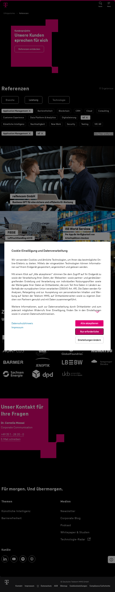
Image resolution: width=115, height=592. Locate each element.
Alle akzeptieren (89, 323)
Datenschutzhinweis (22, 323)
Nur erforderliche (89, 331)
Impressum (17, 327)
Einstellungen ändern (89, 340)
